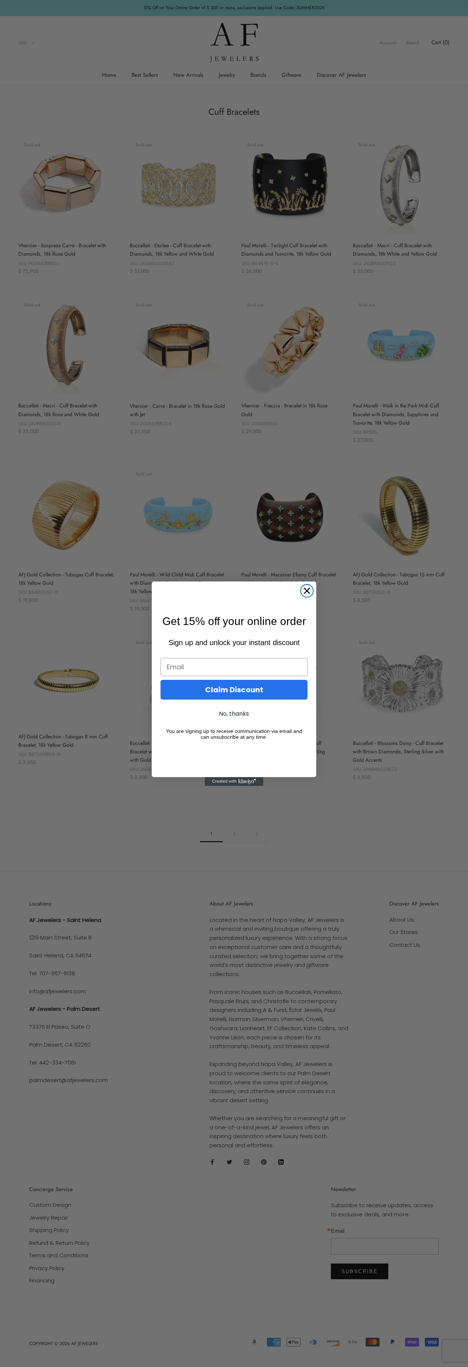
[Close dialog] (307, 590)
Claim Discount (234, 690)
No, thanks (234, 713)
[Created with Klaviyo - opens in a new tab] (234, 781)
